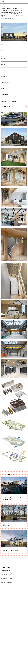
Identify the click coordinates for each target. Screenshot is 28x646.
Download (5, 107)
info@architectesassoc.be (6, 578)
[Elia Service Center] (14, 32)
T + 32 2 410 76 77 (4, 577)
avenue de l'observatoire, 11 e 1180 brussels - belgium (7, 574)
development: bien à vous (6, 582)
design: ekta (3, 581)
